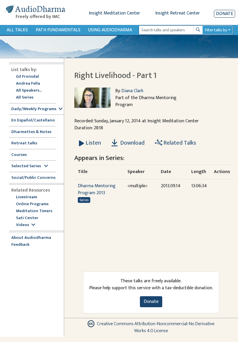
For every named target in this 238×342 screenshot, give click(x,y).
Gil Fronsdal (27, 76)
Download (132, 143)
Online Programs (32, 204)
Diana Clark (132, 91)
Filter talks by (216, 30)
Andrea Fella (28, 83)
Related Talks (179, 143)
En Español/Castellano (33, 120)
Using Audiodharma (110, 30)
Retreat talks (24, 143)
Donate (224, 14)
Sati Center (27, 218)
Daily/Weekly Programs (33, 109)
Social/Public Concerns (33, 177)
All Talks (17, 30)
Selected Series (26, 166)
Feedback (20, 244)
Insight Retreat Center (177, 13)
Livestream (26, 197)
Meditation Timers (34, 211)
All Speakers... (29, 90)
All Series (24, 97)
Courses (19, 155)
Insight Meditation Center (114, 13)
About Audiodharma (31, 237)
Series (84, 200)
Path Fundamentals (58, 30)
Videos (22, 225)
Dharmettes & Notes (31, 132)
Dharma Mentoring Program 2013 (97, 189)
